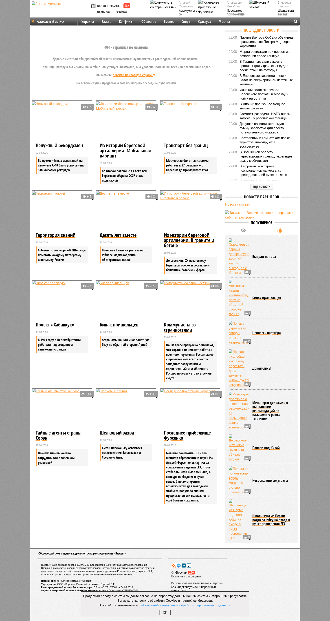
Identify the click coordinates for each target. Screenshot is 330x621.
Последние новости (261, 30)
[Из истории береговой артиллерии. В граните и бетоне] (190, 211)
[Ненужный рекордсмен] (62, 121)
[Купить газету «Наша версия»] (94, 6)
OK (165, 612)
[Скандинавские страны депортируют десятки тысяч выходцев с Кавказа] (239, 256)
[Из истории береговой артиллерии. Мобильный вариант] (126, 121)
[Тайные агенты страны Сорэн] (62, 409)
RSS (173, 565)
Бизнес (169, 21)
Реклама (121, 12)
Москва (224, 21)
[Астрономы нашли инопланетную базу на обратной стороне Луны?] (239, 298)
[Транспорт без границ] (190, 121)
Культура (204, 21)
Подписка (103, 12)
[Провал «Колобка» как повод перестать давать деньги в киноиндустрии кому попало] (239, 368)
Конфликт (126, 21)
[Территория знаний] (62, 211)
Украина (87, 21)
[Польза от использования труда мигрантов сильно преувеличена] (239, 480)
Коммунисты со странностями (189, 14)
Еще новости (262, 186)
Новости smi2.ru (237, 204)
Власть (106, 21)
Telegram (178, 565)
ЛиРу (189, 565)
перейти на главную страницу (134, 75)
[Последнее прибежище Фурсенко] (190, 409)
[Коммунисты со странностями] (190, 301)
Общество (148, 21)
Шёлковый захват (286, 12)
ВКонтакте (184, 565)
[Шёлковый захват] (126, 409)
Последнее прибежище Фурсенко (235, 14)
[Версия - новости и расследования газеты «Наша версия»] (61, 10)
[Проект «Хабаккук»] (62, 301)
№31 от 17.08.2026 (108, 6)
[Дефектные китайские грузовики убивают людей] (239, 447)
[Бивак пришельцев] (126, 301)
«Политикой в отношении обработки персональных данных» (186, 605)
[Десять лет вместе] (126, 211)
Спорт (186, 21)
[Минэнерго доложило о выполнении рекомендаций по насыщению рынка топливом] (239, 411)
